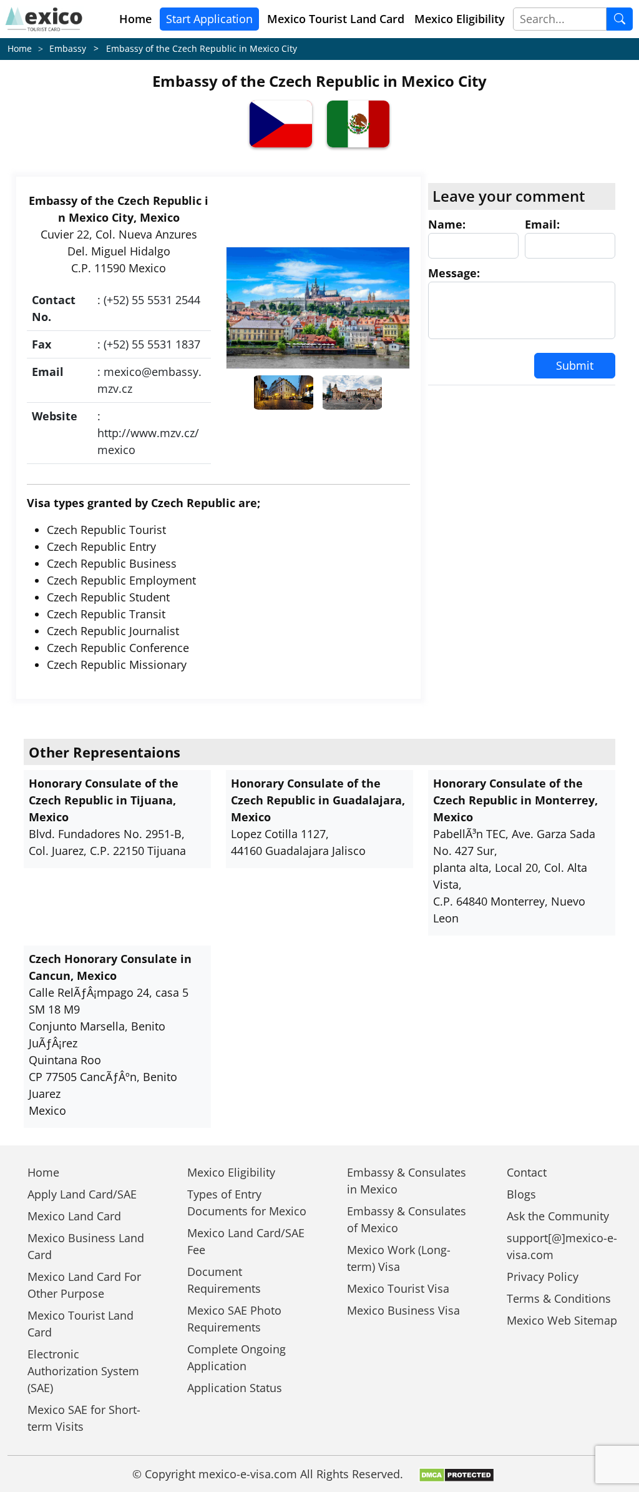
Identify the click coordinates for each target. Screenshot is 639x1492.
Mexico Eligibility (459, 18)
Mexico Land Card (74, 1215)
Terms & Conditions (559, 1298)
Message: (454, 272)
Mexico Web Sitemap (562, 1320)
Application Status (234, 1387)
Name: (447, 224)
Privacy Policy (542, 1276)
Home (135, 18)
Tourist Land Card (335, 18)
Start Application (209, 18)
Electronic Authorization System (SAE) (83, 1370)
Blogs (521, 1194)
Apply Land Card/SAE (82, 1194)
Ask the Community (558, 1215)
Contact (527, 1172)
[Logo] (43, 19)
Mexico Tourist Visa (398, 1288)
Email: (542, 224)
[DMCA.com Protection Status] (456, 1473)
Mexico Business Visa (403, 1310)
